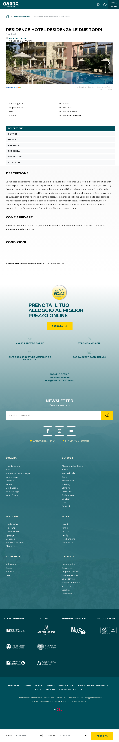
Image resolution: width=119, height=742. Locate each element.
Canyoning (67, 506)
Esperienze (67, 568)
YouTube (71, 431)
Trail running (68, 495)
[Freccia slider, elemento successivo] (105, 63)
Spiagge (10, 535)
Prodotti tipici (12, 531)
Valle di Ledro (12, 477)
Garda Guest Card (70, 575)
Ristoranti (10, 528)
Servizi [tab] (12, 134)
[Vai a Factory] (59, 711)
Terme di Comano (14, 542)
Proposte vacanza (70, 571)
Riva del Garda (13, 466)
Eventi (65, 524)
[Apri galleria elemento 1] (59, 63)
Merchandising (68, 539)
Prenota (102, 736)
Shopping (10, 546)
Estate (9, 568)
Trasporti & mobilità (71, 582)
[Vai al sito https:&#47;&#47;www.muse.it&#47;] (75, 628)
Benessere (10, 539)
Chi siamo (50, 690)
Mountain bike (68, 473)
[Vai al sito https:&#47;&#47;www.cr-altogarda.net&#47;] (13, 628)
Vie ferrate (67, 491)
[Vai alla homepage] (11, 4)
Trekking (66, 484)
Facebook (47, 431)
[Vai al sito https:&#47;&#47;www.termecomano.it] (44, 644)
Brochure (66, 590)
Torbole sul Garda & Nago (18, 473)
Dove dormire (68, 564)
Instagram (59, 431)
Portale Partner (67, 690)
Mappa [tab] (12, 139)
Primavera (11, 564)
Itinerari (65, 469)
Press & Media (65, 685)
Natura (65, 528)
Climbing (66, 488)
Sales (38, 690)
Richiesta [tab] (14, 151)
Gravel (65, 477)
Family (65, 535)
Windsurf (66, 499)
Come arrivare (68, 579)
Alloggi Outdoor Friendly (73, 466)
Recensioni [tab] (15, 156)
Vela (64, 502)
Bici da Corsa (68, 480)
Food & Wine (12, 524)
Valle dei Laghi (12, 491)
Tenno (9, 484)
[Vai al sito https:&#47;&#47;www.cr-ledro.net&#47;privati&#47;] (13, 660)
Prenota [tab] (13, 145)
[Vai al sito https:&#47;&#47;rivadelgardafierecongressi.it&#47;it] (13, 644)
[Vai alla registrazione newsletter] (107, 415)
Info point (66, 586)
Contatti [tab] (14, 162)
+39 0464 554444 (59, 377)
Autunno (10, 571)
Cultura (65, 531)
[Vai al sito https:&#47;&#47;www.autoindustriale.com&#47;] (44, 660)
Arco (8, 469)
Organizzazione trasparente (92, 685)
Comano (10, 480)
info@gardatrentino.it (60, 380)
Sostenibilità (67, 542)
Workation (67, 594)
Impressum (13, 685)
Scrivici (39, 685)
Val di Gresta (12, 495)
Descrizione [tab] (15, 128)
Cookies (27, 685)
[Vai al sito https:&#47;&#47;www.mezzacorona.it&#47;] (44, 628)
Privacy (51, 685)
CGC (82, 690)
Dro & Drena (12, 488)
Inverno (9, 575)
